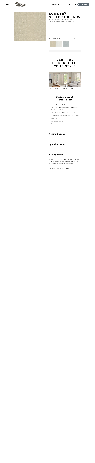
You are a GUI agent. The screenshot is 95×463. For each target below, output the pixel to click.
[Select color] (53, 44)
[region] (30, 26)
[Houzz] (75, 4)
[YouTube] (72, 4)
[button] (7, 4)
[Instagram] (69, 4)
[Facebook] (66, 4)
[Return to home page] (31, 4)
